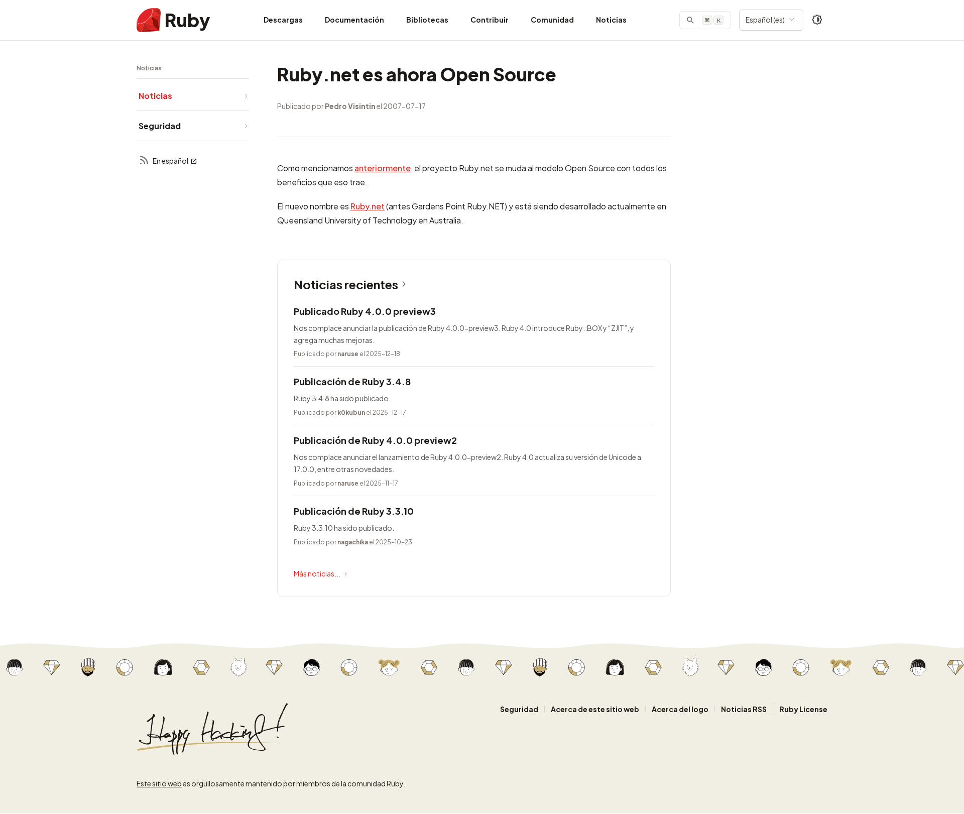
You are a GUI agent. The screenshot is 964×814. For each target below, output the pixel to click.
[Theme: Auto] (817, 20)
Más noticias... (317, 573)
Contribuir (489, 19)
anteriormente (382, 168)
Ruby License (803, 709)
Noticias (611, 19)
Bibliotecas (427, 19)
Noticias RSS (744, 709)
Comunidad (552, 19)
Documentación (354, 19)
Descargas (283, 19)
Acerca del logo (680, 709)
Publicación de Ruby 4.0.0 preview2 (375, 440)
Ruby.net (367, 206)
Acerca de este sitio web (595, 709)
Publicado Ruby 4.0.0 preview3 (365, 311)
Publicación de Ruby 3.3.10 (354, 511)
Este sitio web (159, 783)
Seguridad (519, 709)
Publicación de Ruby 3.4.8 (352, 381)
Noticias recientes (346, 284)
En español (170, 160)
